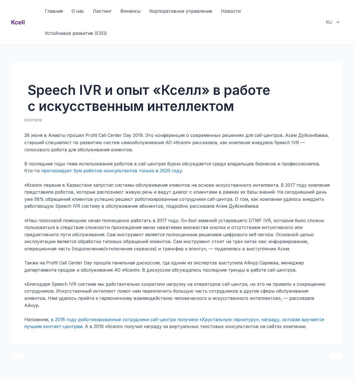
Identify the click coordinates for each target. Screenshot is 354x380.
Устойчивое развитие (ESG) (76, 33)
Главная (54, 11)
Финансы (130, 11)
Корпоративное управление (180, 11)
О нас (78, 11)
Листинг (102, 11)
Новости (231, 11)
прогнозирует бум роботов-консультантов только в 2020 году (111, 170)
